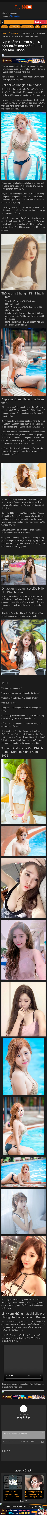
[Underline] (9, 1441)
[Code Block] (24, 1441)
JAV (37, 27)
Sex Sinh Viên (27, 27)
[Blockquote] (21, 1441)
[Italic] (6, 1441)
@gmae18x (15, 16)
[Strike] (12, 1441)
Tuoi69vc (16, 33)
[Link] (26, 1441)
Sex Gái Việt (14, 27)
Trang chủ (5, 33)
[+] (32, 1441)
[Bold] (3, 1441)
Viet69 (4, 27)
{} (30, 1441)
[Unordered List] (18, 1441)
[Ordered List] (15, 1441)
